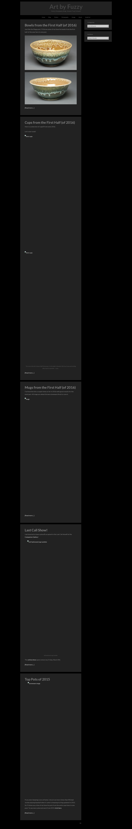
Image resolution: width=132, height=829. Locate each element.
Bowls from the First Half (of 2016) (51, 25)
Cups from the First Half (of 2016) (50, 122)
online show (32, 660)
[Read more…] (29, 108)
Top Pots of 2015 (37, 679)
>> (80, 823)
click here (58, 808)
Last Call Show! (36, 530)
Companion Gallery (31, 537)
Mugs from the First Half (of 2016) (50, 387)
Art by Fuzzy (66, 6)
